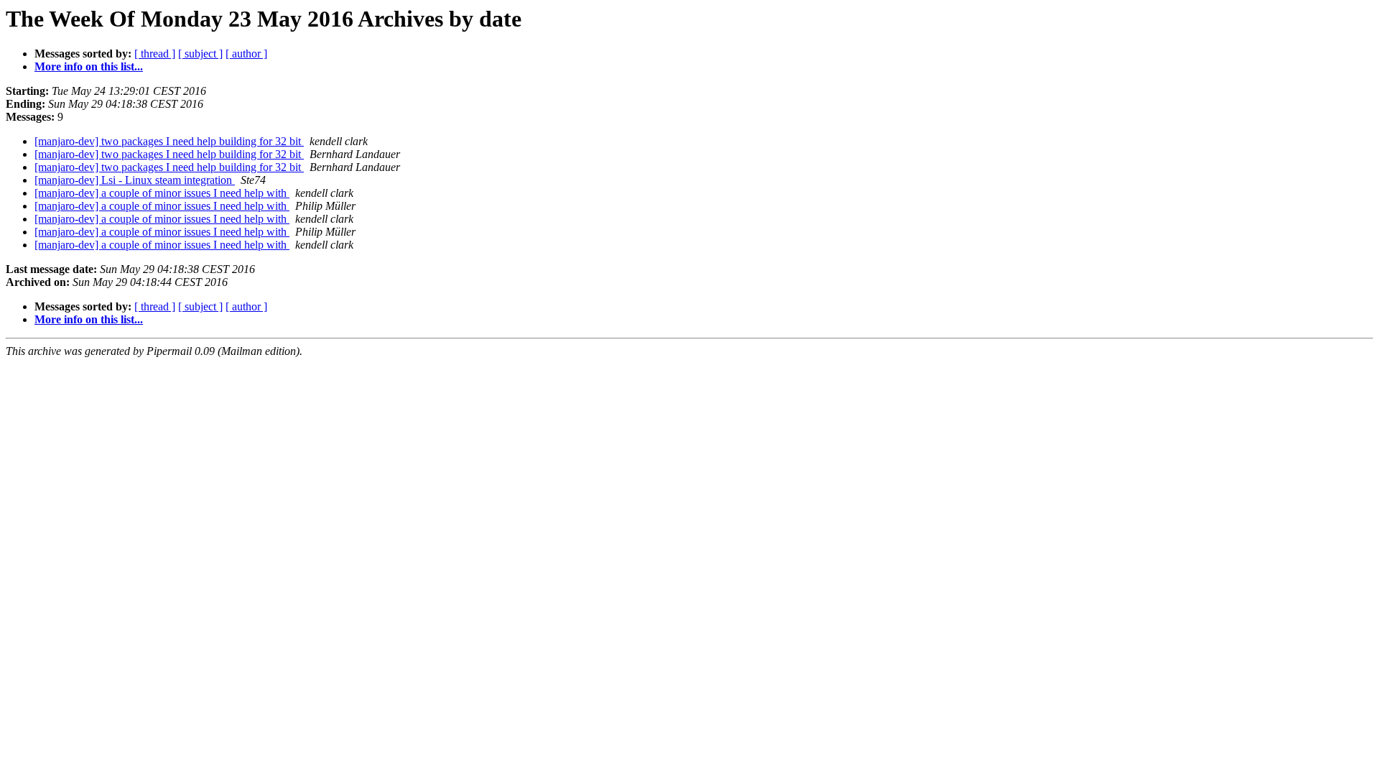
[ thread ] (154, 53)
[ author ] (246, 53)
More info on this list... (88, 66)
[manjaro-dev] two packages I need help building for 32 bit (169, 141)
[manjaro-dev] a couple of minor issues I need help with (161, 193)
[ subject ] (200, 53)
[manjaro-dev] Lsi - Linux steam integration (134, 180)
